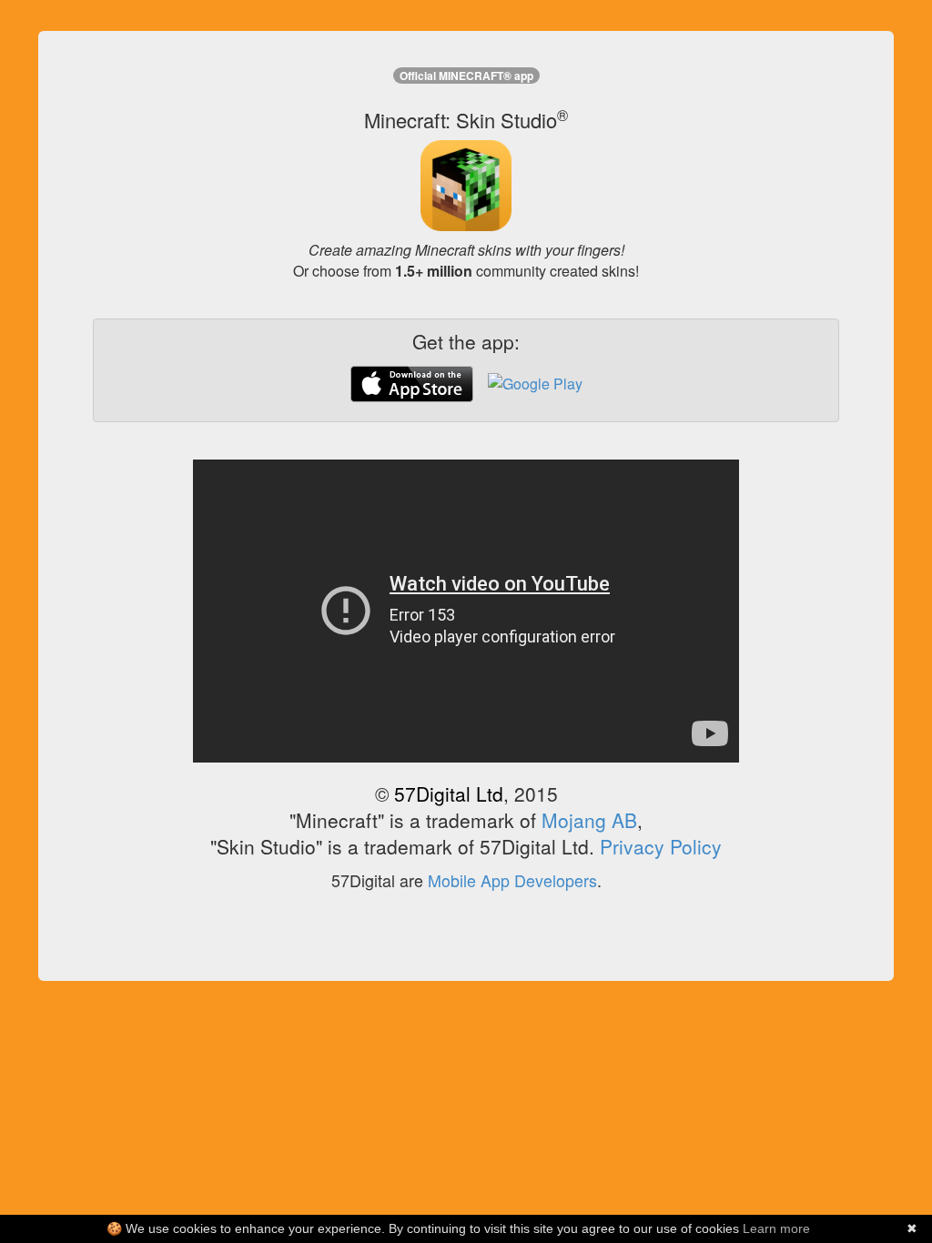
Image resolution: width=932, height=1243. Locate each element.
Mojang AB (589, 820)
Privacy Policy (661, 846)
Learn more (776, 1228)
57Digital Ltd (448, 793)
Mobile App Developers (512, 880)
